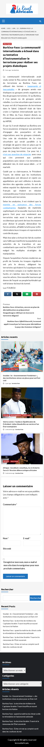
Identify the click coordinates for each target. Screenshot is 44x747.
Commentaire (10, 504)
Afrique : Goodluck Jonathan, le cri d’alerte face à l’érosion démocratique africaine (21, 469)
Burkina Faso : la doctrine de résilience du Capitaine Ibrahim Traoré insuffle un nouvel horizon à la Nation (20, 623)
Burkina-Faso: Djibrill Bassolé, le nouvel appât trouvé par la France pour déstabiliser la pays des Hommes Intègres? (22, 322)
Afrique (6, 461)
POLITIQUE (7, 44)
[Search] (40, 21)
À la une (6, 369)
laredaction (15, 70)
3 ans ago (8, 70)
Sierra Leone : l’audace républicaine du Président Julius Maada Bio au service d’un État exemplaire (21, 424)
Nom (6, 538)
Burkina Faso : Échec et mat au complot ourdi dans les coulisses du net (21, 645)
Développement (16, 415)
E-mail (26, 538)
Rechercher (7, 589)
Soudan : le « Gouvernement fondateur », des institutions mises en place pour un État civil (21, 378)
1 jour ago (8, 383)
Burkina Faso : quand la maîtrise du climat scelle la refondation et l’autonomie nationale (22, 631)
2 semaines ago (10, 429)
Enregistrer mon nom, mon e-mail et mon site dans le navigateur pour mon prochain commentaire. (21, 565)
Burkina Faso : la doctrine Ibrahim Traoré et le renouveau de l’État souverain (21, 638)
